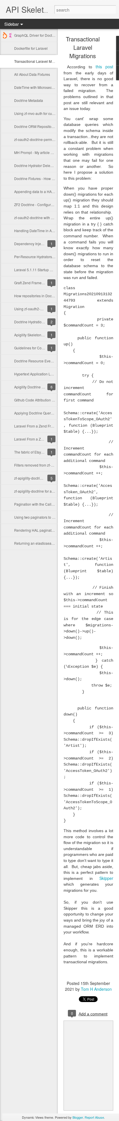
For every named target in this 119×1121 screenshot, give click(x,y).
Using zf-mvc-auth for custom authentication (48, 113)
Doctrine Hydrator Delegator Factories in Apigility (52, 165)
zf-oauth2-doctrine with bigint (37, 217)
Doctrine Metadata (28, 100)
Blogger (77, 1117)
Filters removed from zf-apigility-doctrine (45, 465)
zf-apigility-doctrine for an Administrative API (48, 491)
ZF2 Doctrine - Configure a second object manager (54, 204)
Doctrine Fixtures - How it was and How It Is (48, 178)
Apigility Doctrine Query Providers (40, 386)
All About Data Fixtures (32, 74)
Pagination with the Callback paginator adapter (51, 504)
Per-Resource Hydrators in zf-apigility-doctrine (50, 256)
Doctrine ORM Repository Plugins (40, 126)
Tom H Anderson (96, 989)
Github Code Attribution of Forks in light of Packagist (54, 399)
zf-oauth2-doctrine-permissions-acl (41, 139)
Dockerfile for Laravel (31, 48)
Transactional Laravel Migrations (39, 61)
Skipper (106, 878)
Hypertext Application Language (39, 373)
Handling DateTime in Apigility (38, 230)
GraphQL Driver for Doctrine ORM (40, 35)
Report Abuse (94, 1117)
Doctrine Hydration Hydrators (37, 321)
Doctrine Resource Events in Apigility (43, 360)
